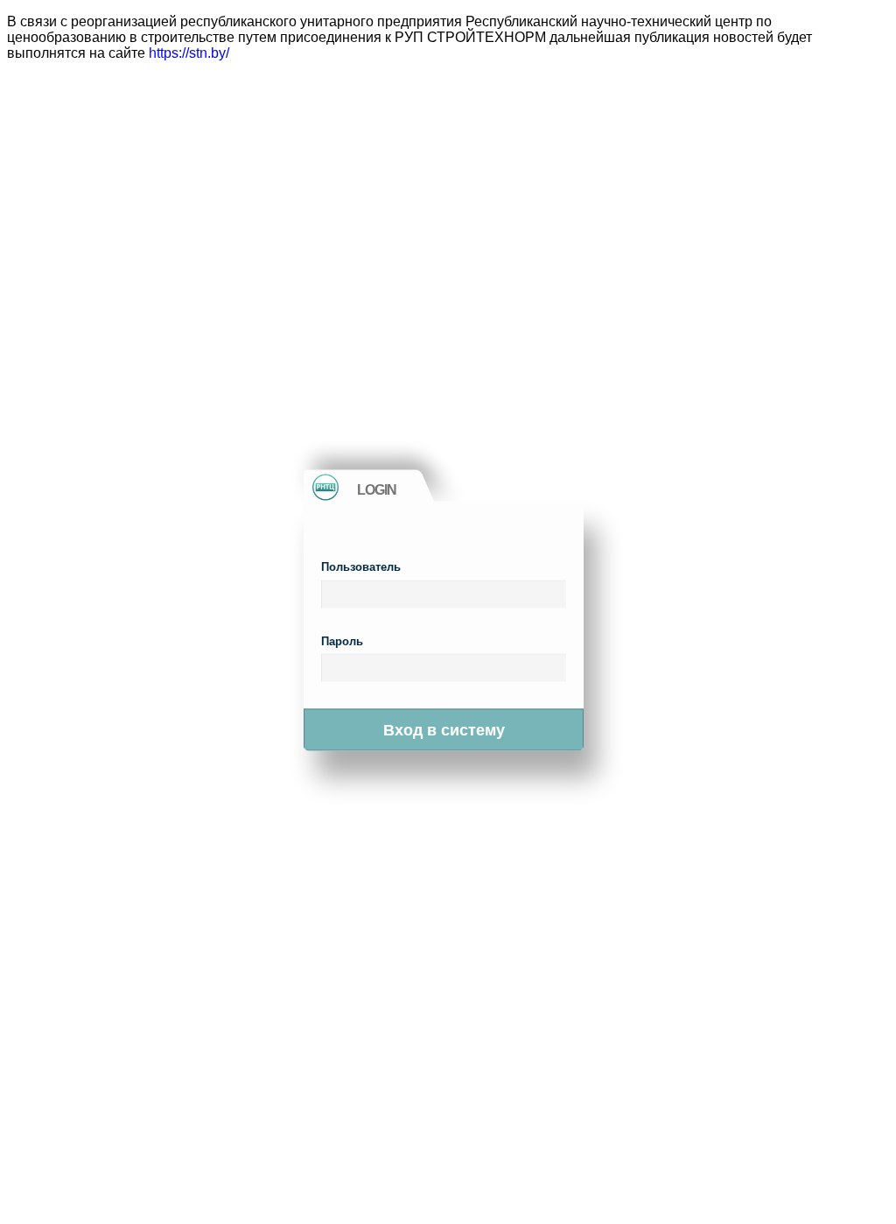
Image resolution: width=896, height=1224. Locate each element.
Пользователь (361, 566)
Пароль (342, 640)
